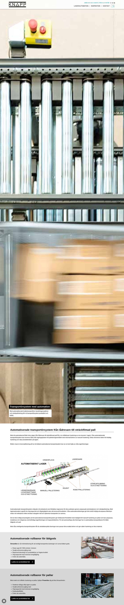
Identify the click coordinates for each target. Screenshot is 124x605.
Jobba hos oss (88, 2)
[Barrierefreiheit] (110, 3)
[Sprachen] (114, 3)
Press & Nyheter (104, 2)
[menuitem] (88, 3)
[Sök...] (113, 6)
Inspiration (95, 6)
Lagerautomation (81, 6)
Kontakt (106, 6)
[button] (4, 601)
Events (96, 2)
